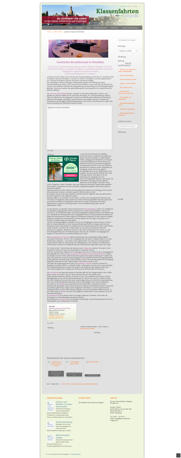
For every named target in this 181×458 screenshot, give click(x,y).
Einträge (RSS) (76, 454)
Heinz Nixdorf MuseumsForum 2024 (125, 92)
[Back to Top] (178, 455)
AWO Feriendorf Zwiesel (128, 79)
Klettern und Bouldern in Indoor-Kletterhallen (127, 70)
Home (49, 32)
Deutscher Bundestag (127, 109)
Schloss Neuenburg (126, 75)
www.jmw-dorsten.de (56, 318)
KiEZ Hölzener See (126, 87)
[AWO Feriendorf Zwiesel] (51, 438)
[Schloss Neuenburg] (51, 425)
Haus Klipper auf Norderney (124, 98)
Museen (80, 384)
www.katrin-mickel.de (87, 328)
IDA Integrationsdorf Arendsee (126, 114)
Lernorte (74, 384)
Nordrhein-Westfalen (91, 384)
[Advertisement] (63, 342)
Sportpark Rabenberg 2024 (126, 104)
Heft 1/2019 (58, 32)
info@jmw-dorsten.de (56, 316)
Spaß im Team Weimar (128, 83)
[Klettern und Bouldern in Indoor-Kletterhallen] (51, 406)
